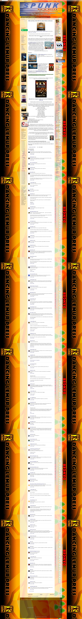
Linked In (22, 39)
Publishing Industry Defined (58, 165)
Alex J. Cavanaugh (33, 162)
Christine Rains (32, 349)
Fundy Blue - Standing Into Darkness (57, 96)
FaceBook (22, 37)
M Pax (31, 546)
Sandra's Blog (57, 112)
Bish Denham (32, 292)
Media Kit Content (58, 164)
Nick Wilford (32, 226)
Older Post (52, 594)
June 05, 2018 (32, 154)
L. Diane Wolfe (32, 182)
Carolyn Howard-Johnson (58, 88)
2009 (23, 179)
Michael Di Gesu (32, 256)
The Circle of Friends (23, 40)
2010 (23, 178)
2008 (23, 180)
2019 (23, 149)
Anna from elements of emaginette (35, 360)
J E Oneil (31, 235)
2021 (23, 147)
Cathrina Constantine (57, 71)
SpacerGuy (31, 563)
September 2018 (23, 157)
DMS (30, 569)
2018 (23, 150)
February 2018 (24, 166)
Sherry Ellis (30, 71)
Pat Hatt (31, 150)
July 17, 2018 (32, 589)
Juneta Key (57, 72)
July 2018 (23, 160)
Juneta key (31, 167)
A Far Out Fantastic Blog (58, 78)
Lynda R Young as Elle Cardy (34, 448)
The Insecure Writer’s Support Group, (42, 31)
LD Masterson (32, 333)
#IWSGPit (39, 65)
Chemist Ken (32, 245)
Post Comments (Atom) (35, 596)
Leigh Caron (32, 519)
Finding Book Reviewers (57, 157)
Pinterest (22, 38)
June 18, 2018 (32, 573)
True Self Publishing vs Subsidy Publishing (57, 172)
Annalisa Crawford (57, 82)
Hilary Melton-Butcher (33, 211)
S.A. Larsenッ (32, 312)
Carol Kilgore (32, 421)
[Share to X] (40, 147)
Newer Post (30, 594)
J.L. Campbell (32, 397)
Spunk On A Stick (23, 36)
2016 (23, 171)
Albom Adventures (58, 80)
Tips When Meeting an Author (57, 169)
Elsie (30, 412)
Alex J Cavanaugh (58, 81)
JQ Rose (31, 387)
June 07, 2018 (32, 476)
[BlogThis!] (39, 147)
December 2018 (23, 152)
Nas (30, 541)
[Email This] (38, 147)
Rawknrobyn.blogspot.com (34, 551)
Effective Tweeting (58, 155)
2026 (23, 141)
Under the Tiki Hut (58, 122)
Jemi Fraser (32, 434)
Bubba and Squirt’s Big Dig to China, (41, 71)
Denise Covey (32, 529)
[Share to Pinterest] (42, 147)
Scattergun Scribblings (57, 113)
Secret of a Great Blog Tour (58, 167)
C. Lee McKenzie (58, 69)
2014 (23, 173)
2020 (23, 148)
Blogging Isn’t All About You (58, 148)
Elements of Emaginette (57, 93)
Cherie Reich (32, 206)
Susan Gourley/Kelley (33, 461)
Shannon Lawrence (57, 115)
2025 (23, 142)
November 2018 (23, 153)
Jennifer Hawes (32, 279)
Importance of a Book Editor (58, 158)
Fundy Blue (32, 472)
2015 (23, 172)
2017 (23, 170)
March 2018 (23, 165)
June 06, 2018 (32, 271)
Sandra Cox (32, 240)
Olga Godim (32, 514)
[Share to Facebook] (41, 147)
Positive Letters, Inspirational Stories (58, 111)
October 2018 (24, 155)
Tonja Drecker (32, 402)
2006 (23, 182)
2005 (23, 183)
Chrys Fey (41, 100)
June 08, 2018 (32, 548)
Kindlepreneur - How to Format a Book (58, 161)
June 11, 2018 (32, 554)
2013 (23, 174)
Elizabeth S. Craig (58, 94)
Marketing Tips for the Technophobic (58, 163)
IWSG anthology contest (42, 54)
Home (41, 594)
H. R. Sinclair (32, 221)
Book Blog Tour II (58, 151)
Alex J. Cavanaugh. (33, 32)
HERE (25, 138)
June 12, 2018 (32, 560)
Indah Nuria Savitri (33, 586)
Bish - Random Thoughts (58, 84)
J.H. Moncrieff (32, 505)
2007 (23, 181)
